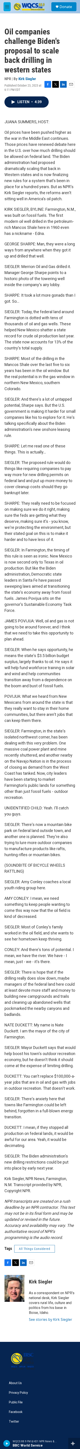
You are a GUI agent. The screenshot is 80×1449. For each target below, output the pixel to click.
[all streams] (74, 1443)
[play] (7, 1443)
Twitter (14, 1421)
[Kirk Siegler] (14, 1288)
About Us (15, 1383)
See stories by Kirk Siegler (50, 1319)
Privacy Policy (18, 1392)
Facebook (15, 1412)
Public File (16, 1402)
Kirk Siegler (27, 79)
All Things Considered (34, 1249)
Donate (66, 7)
